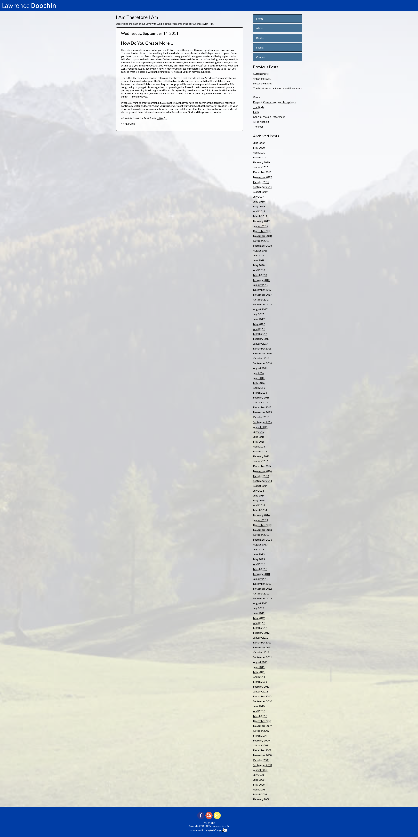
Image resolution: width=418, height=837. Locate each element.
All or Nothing (261, 121)
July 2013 (258, 549)
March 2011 (260, 681)
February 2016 (261, 397)
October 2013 (261, 534)
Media (260, 47)
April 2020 (259, 152)
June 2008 (259, 779)
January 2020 (260, 167)
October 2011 (261, 652)
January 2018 (260, 284)
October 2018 (261, 240)
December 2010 (262, 696)
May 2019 (259, 206)
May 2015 (259, 441)
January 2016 (260, 402)
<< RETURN (128, 123)
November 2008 (262, 755)
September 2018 (262, 245)
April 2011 (259, 676)
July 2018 (258, 255)
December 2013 (262, 524)
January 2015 (260, 461)
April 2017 (259, 328)
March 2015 (260, 451)
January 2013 (260, 578)
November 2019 (262, 177)
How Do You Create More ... (147, 43)
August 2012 (260, 603)
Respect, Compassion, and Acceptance (274, 102)
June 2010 (259, 706)
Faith (256, 111)
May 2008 (259, 784)
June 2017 (259, 319)
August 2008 (260, 769)
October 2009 (261, 730)
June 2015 (259, 436)
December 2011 (262, 642)
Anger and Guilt (262, 78)
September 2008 (262, 764)
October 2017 (261, 299)
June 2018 (259, 260)
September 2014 (262, 480)
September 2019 (262, 186)
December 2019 (262, 172)
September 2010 (262, 701)
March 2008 (260, 794)
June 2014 (259, 495)
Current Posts (261, 73)
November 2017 (262, 294)
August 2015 (260, 426)
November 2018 (262, 235)
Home (259, 18)
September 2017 (262, 304)
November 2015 (262, 412)
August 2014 (260, 485)
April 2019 (259, 211)
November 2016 (262, 353)
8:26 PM (162, 117)
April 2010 (259, 711)
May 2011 (259, 671)
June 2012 (259, 613)
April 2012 (259, 622)
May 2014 (259, 500)
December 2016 (262, 348)
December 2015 (262, 407)
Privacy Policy (209, 822)
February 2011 (261, 686)
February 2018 (261, 279)
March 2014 (260, 510)
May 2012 (259, 617)
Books (260, 37)
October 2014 (261, 475)
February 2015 (261, 456)
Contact (260, 57)
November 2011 (262, 647)
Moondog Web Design (211, 830)
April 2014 (259, 505)
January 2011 (260, 691)
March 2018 (260, 274)
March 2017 (260, 333)
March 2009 (260, 735)
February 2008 (261, 799)
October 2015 (261, 417)
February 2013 (261, 573)
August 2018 (260, 250)
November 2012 (262, 588)
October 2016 (261, 358)
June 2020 (259, 142)
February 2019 (261, 221)
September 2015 (262, 421)
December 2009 (262, 720)
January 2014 (260, 519)
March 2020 (260, 157)
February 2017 (261, 338)
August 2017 (260, 309)
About (259, 28)
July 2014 (258, 490)
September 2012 (262, 598)
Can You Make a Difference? (269, 116)
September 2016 (262, 363)
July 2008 (258, 774)
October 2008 (261, 760)
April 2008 (259, 789)
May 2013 (259, 559)
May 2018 (259, 265)
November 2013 (262, 529)
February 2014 (261, 515)
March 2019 (260, 216)
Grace (256, 97)
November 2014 (262, 470)
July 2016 (258, 372)
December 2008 (262, 750)
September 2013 (262, 539)
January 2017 (260, 343)
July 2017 (258, 314)
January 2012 (260, 637)
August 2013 (260, 544)
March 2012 (260, 627)
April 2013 (259, 564)
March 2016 (260, 392)
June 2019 (259, 201)
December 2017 (262, 289)
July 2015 (258, 431)
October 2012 (261, 593)
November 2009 (262, 725)
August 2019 (260, 191)
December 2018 (262, 230)
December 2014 (262, 466)
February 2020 (261, 162)
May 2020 (259, 147)
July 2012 (258, 608)
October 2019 (261, 181)
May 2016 (259, 382)
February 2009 (261, 740)
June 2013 (259, 554)
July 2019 (258, 196)
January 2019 (260, 226)
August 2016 (260, 368)
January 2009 (260, 745)
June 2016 (259, 377)
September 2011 (262, 657)
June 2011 (259, 666)
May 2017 (259, 323)
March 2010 (260, 715)
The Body (258, 106)
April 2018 (259, 270)
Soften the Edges (262, 83)
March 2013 (260, 568)
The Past (258, 126)
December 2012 (262, 583)
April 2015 (259, 446)
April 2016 (259, 387)
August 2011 (260, 662)
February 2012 (261, 632)
